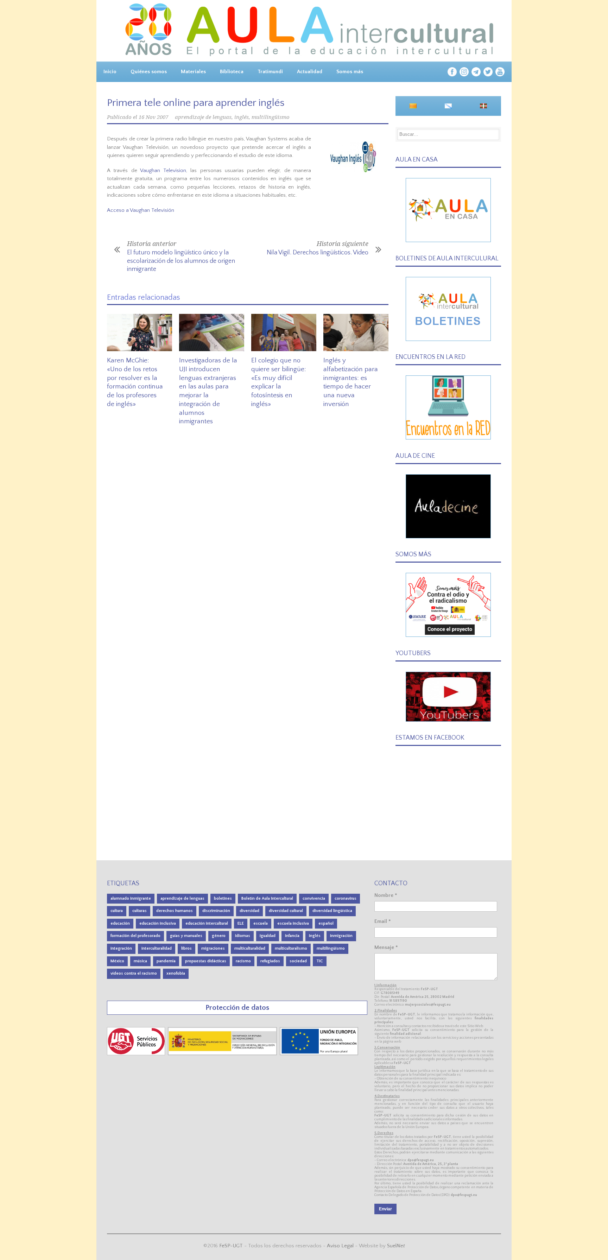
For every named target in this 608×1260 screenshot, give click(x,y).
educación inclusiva (157, 923)
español (326, 923)
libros (186, 948)
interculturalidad (156, 948)
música (140, 961)
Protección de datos (237, 1007)
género (219, 935)
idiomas (242, 935)
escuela (260, 923)
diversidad (249, 910)
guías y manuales (186, 935)
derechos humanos (174, 910)
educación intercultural (206, 923)
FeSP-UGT (231, 1246)
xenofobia (175, 973)
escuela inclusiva (293, 923)
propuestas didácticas (205, 961)
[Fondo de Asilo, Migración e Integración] (319, 1054)
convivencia (314, 898)
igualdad (268, 935)
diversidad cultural (286, 910)
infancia (292, 935)
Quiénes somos (149, 72)
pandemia (166, 961)
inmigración (341, 935)
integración (121, 948)
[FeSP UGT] (136, 1054)
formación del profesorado (135, 935)
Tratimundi (270, 72)
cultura (116, 910)
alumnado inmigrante (130, 898)
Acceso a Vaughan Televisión (140, 210)
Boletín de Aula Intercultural (267, 898)
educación (120, 923)
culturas (139, 910)
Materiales (193, 72)
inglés (241, 117)
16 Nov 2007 (153, 117)
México (117, 961)
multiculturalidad (249, 948)
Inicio (109, 72)
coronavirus (345, 898)
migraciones (213, 948)
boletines (223, 898)
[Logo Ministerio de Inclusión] (223, 1054)
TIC (319, 961)
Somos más (349, 72)
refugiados (270, 961)
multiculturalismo (291, 948)
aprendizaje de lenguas (203, 117)
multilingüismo (271, 117)
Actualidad (309, 72)
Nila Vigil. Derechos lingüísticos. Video (317, 252)
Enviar (385, 1209)
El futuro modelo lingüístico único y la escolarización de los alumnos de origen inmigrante (181, 261)
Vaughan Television (163, 170)
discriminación (216, 910)
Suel (396, 1246)
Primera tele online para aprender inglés (195, 103)
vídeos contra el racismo (133, 973)
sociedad (298, 961)
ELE (241, 923)
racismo (243, 961)
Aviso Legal (340, 1246)
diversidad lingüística (332, 910)
